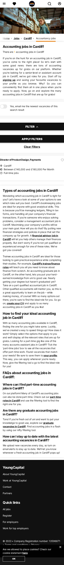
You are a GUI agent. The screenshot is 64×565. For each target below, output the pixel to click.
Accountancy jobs (46, 38)
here (25, 552)
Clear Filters (32, 146)
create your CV (15, 303)
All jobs (6, 509)
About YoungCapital (14, 474)
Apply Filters (32, 139)
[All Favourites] (14, 4)
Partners (7, 493)
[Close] (60, 549)
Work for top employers (16, 528)
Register (7, 515)
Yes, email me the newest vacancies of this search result (34, 108)
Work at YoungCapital (14, 480)
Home (6, 38)
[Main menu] (4, 4)
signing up (9, 79)
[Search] (51, 4)
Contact (7, 486)
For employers (10, 521)
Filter (30, 126)
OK (14, 558)
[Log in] (59, 4)
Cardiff (28, 38)
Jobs (16, 38)
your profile (50, 355)
